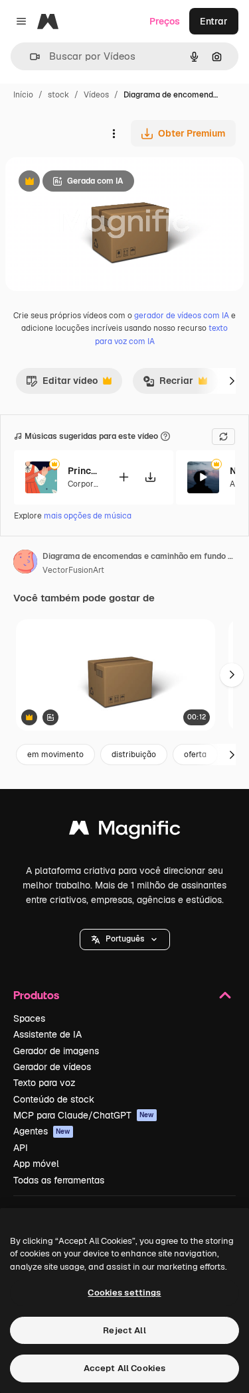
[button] (125, 939)
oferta (195, 754)
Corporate (87, 484)
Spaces (29, 1018)
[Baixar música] (150, 477)
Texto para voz (44, 1083)
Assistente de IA (47, 1034)
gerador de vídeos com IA (181, 315)
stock (58, 95)
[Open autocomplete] (29, 57)
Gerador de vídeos (52, 1067)
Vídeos (96, 95)
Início (23, 95)
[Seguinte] (232, 380)
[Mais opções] (113, 133)
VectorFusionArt (73, 570)
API (20, 1148)
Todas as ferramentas (58, 1180)
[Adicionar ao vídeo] (123, 477)
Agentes (41, 1131)
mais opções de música (87, 516)
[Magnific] (125, 831)
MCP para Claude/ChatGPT (83, 1115)
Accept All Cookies (124, 1368)
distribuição (134, 754)
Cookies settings (124, 1292)
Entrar (214, 21)
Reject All (124, 1330)
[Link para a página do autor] (25, 563)
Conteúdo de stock (53, 1099)
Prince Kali (84, 471)
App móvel (36, 1164)
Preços (164, 21)
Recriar (168, 384)
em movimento (55, 754)
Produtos (36, 995)
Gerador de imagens (56, 1051)
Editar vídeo (62, 384)
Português (125, 939)
